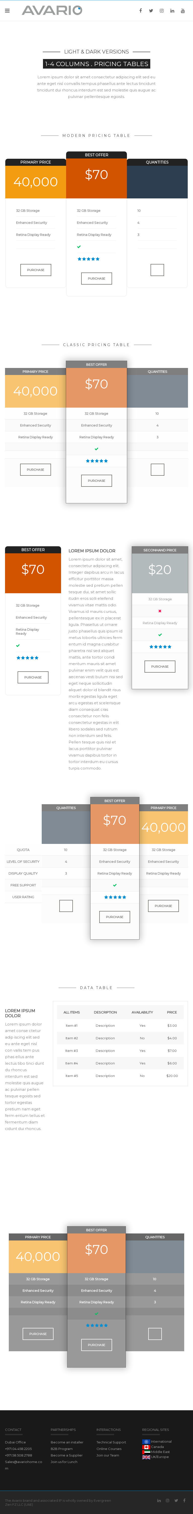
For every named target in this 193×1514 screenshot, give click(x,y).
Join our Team (107, 1455)
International (161, 1441)
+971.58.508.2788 (18, 1455)
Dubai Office (15, 1442)
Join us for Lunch (64, 1462)
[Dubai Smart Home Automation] (52, 10)
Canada (157, 1447)
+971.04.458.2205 (18, 1449)
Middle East (160, 1452)
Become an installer (67, 1442)
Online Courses (108, 1449)
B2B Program (62, 1449)
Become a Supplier (67, 1455)
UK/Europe (159, 1457)
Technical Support (111, 1442)
